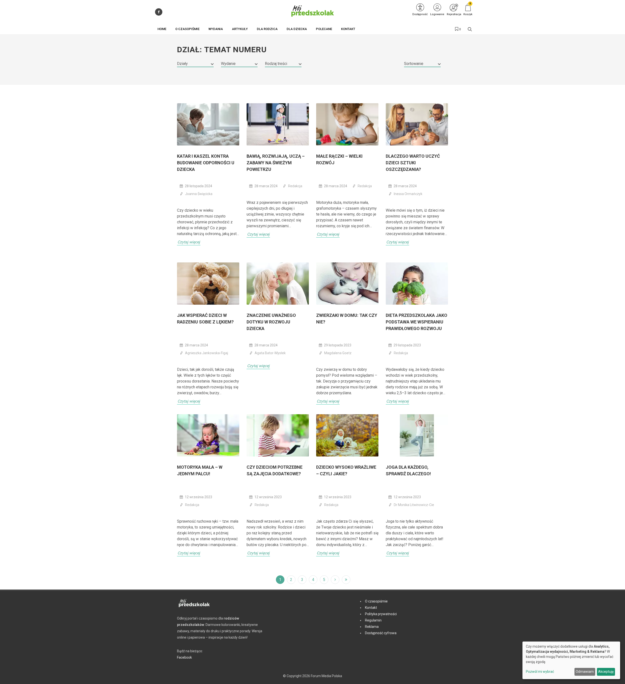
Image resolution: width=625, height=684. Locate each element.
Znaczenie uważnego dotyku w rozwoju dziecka (271, 322)
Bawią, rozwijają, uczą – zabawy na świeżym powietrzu (276, 163)
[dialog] (571, 660)
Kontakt (371, 608)
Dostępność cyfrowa (380, 633)
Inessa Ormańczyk (408, 194)
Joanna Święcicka (198, 194)
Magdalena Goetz (338, 353)
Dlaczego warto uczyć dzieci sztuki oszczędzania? (413, 163)
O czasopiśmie (376, 601)
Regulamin (373, 620)
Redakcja (295, 186)
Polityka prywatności (381, 614)
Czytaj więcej (188, 242)
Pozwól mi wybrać (540, 672)
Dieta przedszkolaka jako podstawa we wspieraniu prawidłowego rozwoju (416, 322)
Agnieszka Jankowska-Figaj (206, 353)
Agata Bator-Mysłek (270, 353)
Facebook (184, 657)
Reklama (372, 627)
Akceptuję (606, 672)
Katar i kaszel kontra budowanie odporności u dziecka (205, 163)
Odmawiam (585, 672)
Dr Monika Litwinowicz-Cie (414, 505)
